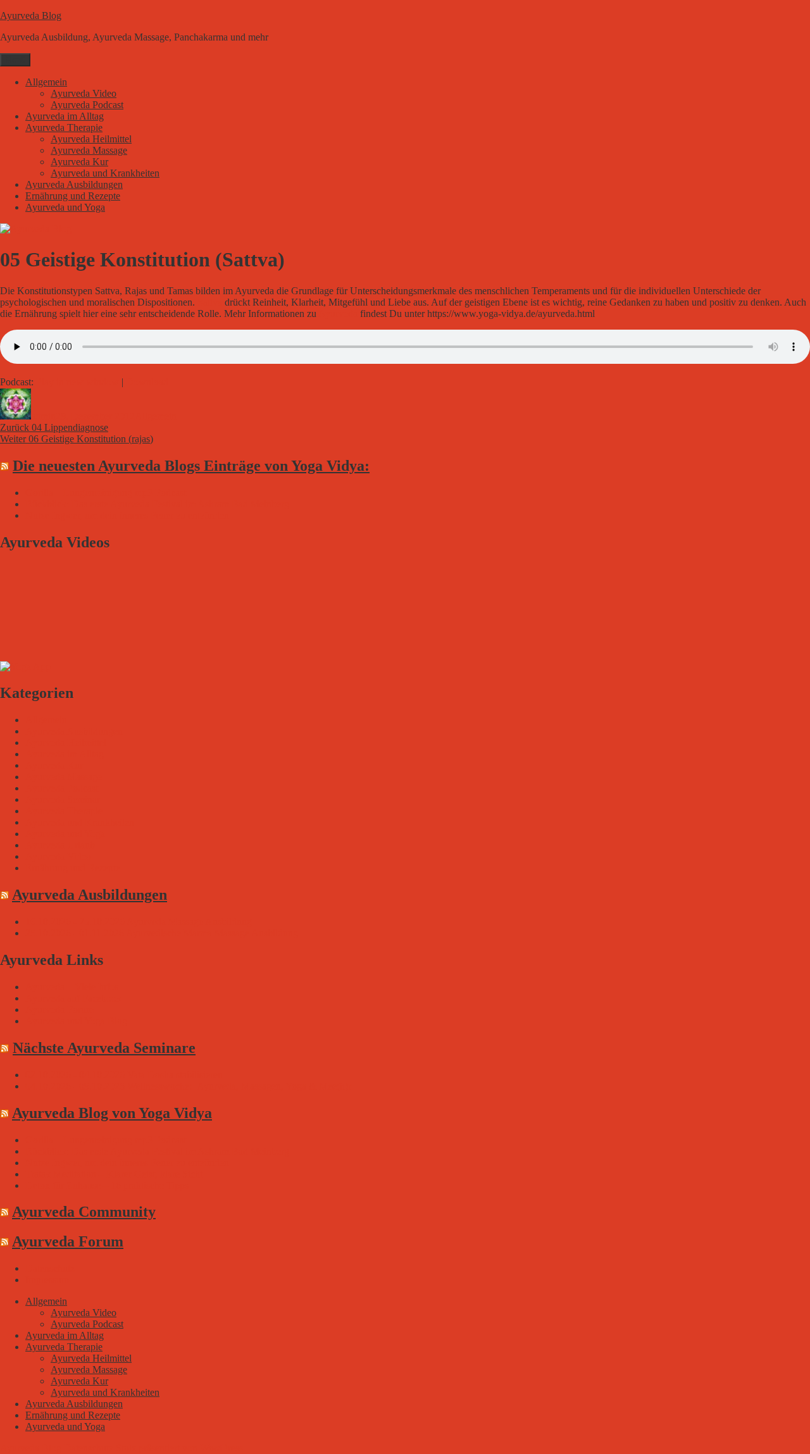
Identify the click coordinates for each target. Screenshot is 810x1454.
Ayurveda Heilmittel (91, 139)
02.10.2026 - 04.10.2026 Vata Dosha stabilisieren (124, 1074)
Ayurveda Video (83, 93)
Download (147, 381)
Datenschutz (50, 1268)
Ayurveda (338, 313)
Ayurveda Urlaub (60, 845)
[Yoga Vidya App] (25, 666)
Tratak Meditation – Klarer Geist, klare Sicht (113, 1174)
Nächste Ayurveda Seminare (104, 1048)
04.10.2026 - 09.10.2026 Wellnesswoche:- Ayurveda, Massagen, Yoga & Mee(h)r (188, 1086)
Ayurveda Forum (59, 1009)
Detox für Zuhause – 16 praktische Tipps (107, 1185)
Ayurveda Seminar (62, 799)
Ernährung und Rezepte (72, 195)
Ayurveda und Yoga (65, 207)
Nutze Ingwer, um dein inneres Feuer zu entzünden (127, 515)
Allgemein (46, 82)
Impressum (47, 1279)
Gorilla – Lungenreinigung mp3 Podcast (105, 492)
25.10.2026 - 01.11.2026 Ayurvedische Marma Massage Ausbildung (161, 933)
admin (43, 416)
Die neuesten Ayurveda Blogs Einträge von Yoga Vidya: (191, 465)
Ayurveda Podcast (87, 104)
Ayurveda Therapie (64, 127)
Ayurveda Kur (79, 161)
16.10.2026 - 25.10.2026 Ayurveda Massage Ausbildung (138, 921)
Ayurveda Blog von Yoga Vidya (112, 1113)
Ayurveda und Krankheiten (105, 173)
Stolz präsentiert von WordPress (179, 1448)
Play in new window (77, 381)
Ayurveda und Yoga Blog (76, 1021)
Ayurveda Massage (89, 150)
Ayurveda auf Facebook (73, 998)
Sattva (209, 302)
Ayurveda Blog (30, 15)
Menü (15, 60)
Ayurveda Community (84, 1211)
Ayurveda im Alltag (64, 116)
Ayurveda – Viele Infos (71, 986)
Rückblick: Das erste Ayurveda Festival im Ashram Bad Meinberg (157, 504)
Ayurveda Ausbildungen (74, 184)
